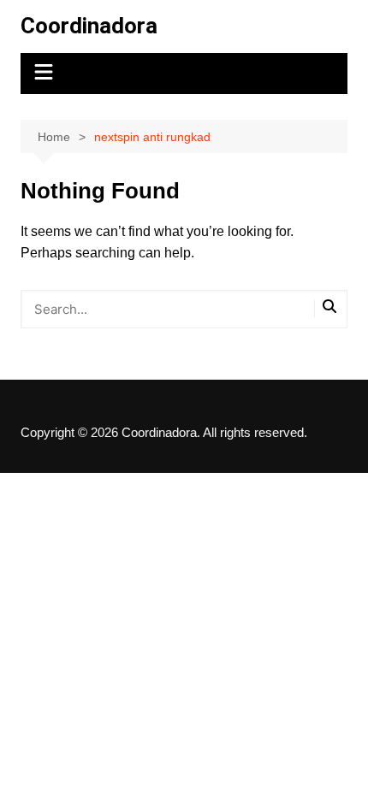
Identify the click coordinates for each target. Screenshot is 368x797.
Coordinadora (89, 25)
